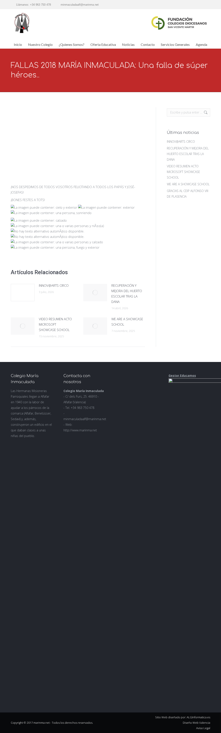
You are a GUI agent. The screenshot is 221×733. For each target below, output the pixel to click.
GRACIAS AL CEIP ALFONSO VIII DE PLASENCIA (187, 193)
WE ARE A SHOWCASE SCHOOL (127, 321)
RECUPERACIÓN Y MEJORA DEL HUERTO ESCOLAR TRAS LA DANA (126, 293)
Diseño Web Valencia (196, 723)
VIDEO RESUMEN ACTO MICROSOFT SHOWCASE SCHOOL (55, 324)
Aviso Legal (203, 728)
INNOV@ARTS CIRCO (54, 285)
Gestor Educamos (182, 375)
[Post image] (23, 292)
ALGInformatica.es (198, 717)
